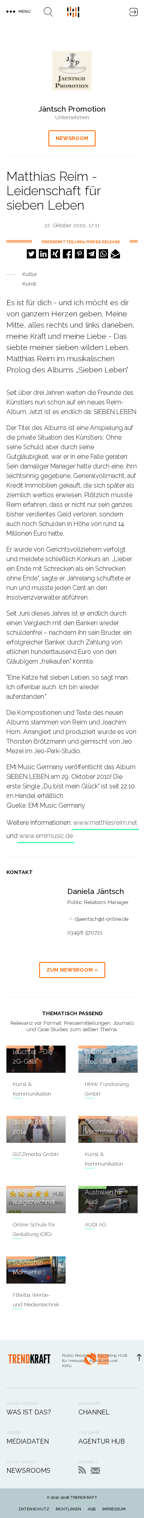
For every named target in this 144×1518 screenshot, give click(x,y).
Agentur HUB (101, 1441)
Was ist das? (28, 1412)
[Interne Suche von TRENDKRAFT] (48, 12)
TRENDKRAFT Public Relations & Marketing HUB (73, 12)
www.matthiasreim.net (105, 822)
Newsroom (72, 138)
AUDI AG (95, 1225)
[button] (31, 253)
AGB (92, 1509)
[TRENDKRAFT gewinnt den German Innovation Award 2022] (96, 1364)
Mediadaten (27, 1441)
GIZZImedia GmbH (35, 1154)
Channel (94, 1412)
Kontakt (95, 1470)
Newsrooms (28, 1470)
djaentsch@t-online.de (101, 919)
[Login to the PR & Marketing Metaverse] (134, 12)
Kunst (29, 284)
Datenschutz (34, 1509)
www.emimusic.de (46, 836)
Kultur (29, 274)
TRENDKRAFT (83, 1497)
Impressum (114, 1509)
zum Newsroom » (72, 970)
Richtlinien (68, 1509)
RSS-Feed (82, 1470)
